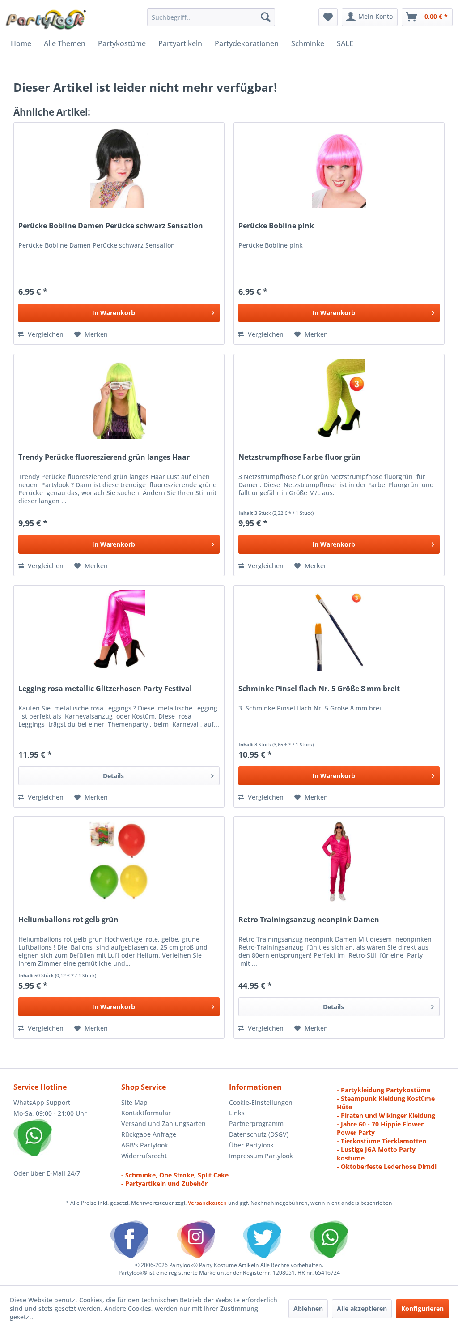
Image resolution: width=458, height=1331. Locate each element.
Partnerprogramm (256, 1123)
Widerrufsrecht (144, 1155)
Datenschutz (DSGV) (258, 1134)
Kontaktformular (146, 1112)
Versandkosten (207, 1203)
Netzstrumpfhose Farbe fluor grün (299, 457)
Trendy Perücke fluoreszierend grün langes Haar (104, 457)
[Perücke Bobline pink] (339, 167)
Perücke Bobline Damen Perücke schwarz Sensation (110, 226)
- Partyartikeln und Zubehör (164, 1183)
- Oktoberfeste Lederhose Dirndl (387, 1166)
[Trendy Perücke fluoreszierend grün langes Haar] (119, 399)
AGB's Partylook (144, 1145)
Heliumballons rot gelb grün (68, 919)
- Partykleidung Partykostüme (383, 1090)
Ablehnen (308, 1308)
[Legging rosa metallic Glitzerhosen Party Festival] (119, 630)
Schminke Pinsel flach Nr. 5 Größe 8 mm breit (319, 688)
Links (237, 1112)
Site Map (134, 1102)
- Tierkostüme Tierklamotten (381, 1141)
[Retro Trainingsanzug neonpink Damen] (339, 861)
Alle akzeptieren (362, 1308)
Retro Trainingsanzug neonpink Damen (308, 919)
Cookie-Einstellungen (261, 1102)
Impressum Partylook (261, 1155)
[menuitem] (211, 17)
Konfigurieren (422, 1308)
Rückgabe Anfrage (148, 1134)
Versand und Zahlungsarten (163, 1123)
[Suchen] (265, 17)
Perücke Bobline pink (276, 226)
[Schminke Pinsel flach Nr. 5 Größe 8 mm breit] (339, 630)
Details (113, 775)
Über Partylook (251, 1145)
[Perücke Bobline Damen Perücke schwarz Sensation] (119, 167)
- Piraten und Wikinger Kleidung (386, 1115)
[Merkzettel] (328, 17)
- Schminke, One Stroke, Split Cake (175, 1175)
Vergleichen (45, 334)
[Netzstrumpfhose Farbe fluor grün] (339, 399)
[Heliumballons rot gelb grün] (119, 861)
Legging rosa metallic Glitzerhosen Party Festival (105, 688)
